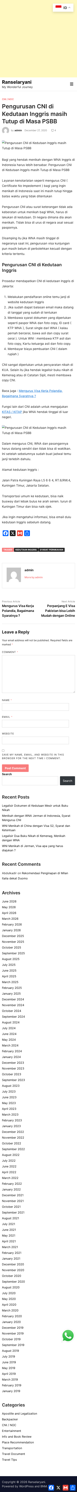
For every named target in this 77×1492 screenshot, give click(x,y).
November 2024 (13, 1005)
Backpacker (10, 1419)
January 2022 (11, 1189)
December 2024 (13, 999)
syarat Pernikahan (51, 549)
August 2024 (11, 1022)
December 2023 (13, 1062)
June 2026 (9, 901)
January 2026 (11, 930)
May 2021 (8, 1235)
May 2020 (9, 1299)
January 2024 (11, 1057)
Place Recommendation (18, 1442)
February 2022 (12, 1183)
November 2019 (13, 1333)
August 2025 (11, 959)
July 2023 (9, 1091)
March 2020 (10, 1310)
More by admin (34, 577)
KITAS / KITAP (12, 412)
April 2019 (9, 1374)
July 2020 (9, 1293)
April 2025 (9, 976)
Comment (10, 652)
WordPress (26, 1486)
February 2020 (12, 1316)
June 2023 (9, 1097)
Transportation (12, 1448)
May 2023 (9, 1103)
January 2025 (11, 993)
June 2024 (9, 1034)
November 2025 (13, 941)
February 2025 (12, 988)
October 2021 (11, 1206)
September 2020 (13, 1281)
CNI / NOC (8, 99)
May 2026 (9, 907)
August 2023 (11, 1085)
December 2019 (12, 1327)
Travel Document (13, 1454)
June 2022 (9, 1166)
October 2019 (11, 1339)
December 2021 (12, 1195)
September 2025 (13, 953)
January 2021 (11, 1258)
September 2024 (13, 1016)
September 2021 (13, 1212)
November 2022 (13, 1137)
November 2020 (13, 1270)
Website (8, 733)
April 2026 (9, 913)
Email (7, 716)
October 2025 (11, 947)
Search (7, 774)
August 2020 (11, 1287)
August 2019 (10, 1350)
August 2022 (11, 1155)
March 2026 (10, 918)
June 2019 (9, 1362)
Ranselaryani (17, 82)
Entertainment (11, 1431)
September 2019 (13, 1345)
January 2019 (11, 1391)
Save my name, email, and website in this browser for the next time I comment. (33, 756)
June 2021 (9, 1230)
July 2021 (8, 1224)
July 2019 (8, 1356)
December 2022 (13, 1132)
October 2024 (11, 1011)
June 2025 (9, 970)
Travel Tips (9, 1459)
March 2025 (10, 982)
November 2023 (13, 1068)
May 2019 (8, 1368)
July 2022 (9, 1160)
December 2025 (13, 936)
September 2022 (13, 1149)
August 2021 (10, 1218)
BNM (43, 1486)
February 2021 (11, 1253)
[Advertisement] (38, 38)
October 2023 (11, 1074)
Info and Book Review (17, 1436)
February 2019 (11, 1385)
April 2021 (9, 1241)
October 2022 (11, 1143)
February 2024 (12, 1051)
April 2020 (9, 1304)
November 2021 (13, 1201)
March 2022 (10, 1178)
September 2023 (13, 1080)
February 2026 (12, 924)
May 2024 (9, 1039)
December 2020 (13, 1264)
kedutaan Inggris (26, 549)
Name (7, 700)
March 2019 (10, 1379)
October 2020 (11, 1276)
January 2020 (11, 1322)
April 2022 (9, 1172)
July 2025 (9, 965)
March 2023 (10, 1114)
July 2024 (9, 1028)
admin (18, 130)
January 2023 (11, 1126)
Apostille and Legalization (19, 1413)
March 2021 (10, 1247)
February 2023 (12, 1120)
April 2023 (9, 1109)
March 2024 (10, 1045)
